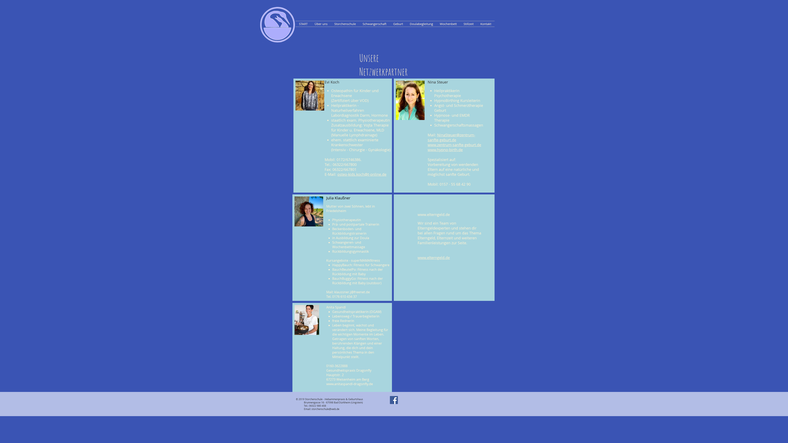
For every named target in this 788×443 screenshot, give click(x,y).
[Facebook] (394, 400)
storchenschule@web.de (325, 409)
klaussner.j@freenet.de (352, 292)
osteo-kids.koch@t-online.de (361, 174)
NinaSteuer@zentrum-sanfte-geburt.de (451, 137)
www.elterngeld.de (434, 214)
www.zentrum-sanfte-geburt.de (454, 144)
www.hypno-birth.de (445, 149)
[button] (321, 24)
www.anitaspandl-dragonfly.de (349, 384)
